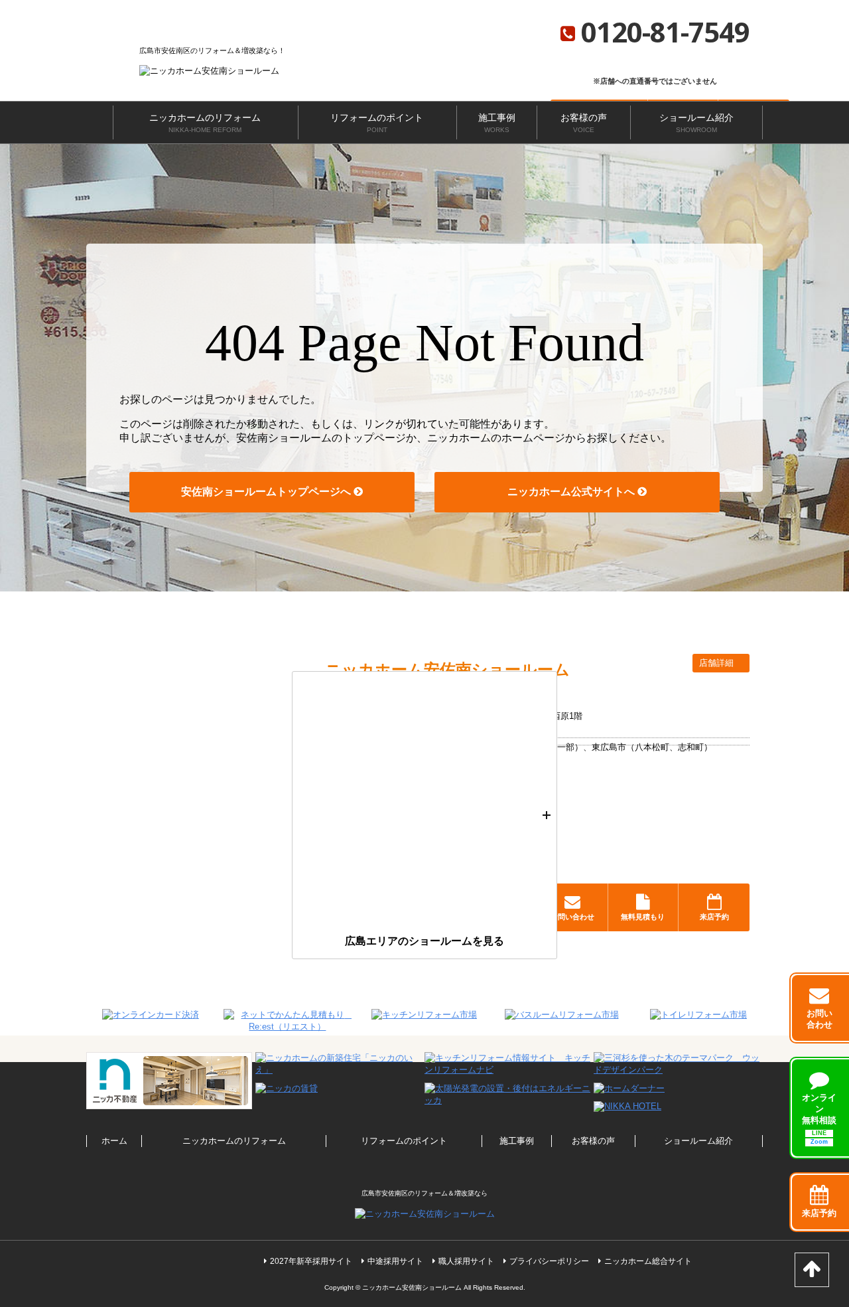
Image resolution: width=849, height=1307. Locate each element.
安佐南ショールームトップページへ (267, 491)
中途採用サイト (395, 1261)
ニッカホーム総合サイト (648, 1261)
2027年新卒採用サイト (311, 1261)
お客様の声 (583, 122)
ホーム (114, 1141)
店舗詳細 (717, 663)
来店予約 (714, 917)
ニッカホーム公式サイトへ (572, 491)
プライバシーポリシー (549, 1261)
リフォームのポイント (376, 122)
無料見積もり (643, 917)
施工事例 (496, 122)
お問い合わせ (572, 917)
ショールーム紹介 (696, 122)
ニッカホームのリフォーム (205, 122)
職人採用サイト (466, 1261)
